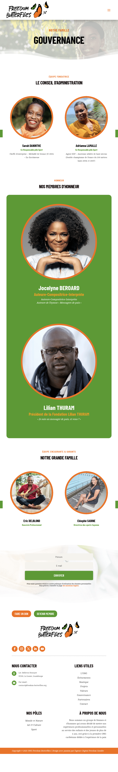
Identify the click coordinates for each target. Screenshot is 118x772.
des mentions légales (71, 586)
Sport (34, 729)
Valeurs (84, 691)
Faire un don (21, 614)
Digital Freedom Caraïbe (93, 751)
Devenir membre (45, 614)
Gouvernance (84, 695)
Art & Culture (34, 725)
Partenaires (84, 699)
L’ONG (84, 673)
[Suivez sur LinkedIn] (35, 649)
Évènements (83, 678)
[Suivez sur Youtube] (42, 649)
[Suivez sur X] (28, 649)
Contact (84, 704)
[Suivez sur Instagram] (21, 649)
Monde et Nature (34, 720)
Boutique (83, 682)
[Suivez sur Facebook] (15, 649)
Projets (84, 686)
